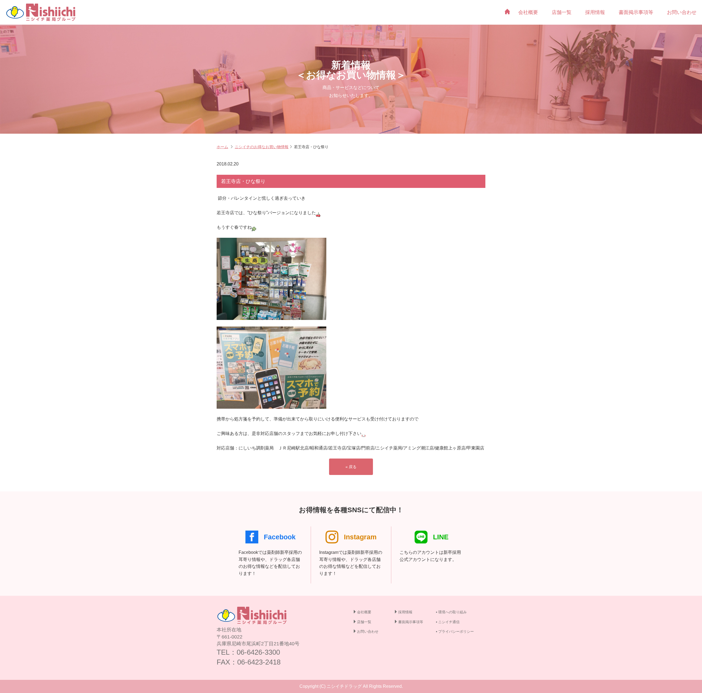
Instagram (360, 537)
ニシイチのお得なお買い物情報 (261, 147)
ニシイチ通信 (449, 622)
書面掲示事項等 (636, 12)
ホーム (222, 147)
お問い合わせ (682, 12)
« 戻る (351, 467)
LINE (441, 537)
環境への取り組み (452, 612)
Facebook (280, 537)
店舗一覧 (561, 12)
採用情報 (595, 12)
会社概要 (528, 12)
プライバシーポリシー (456, 631)
